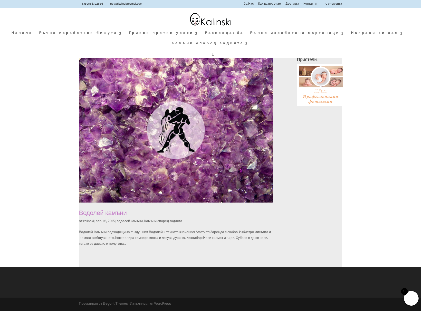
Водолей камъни (103, 213)
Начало (22, 33)
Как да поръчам (269, 4)
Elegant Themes (115, 304)
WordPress (162, 304)
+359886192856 (92, 4)
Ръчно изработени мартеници (295, 33)
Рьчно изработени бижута (78, 33)
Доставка (292, 4)
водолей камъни (130, 221)
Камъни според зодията (208, 44)
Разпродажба (224, 33)
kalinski (88, 221)
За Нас (249, 4)
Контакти (310, 4)
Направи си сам (375, 33)
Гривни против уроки (161, 33)
